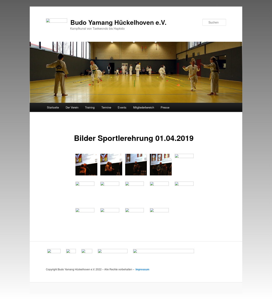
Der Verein (72, 107)
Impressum (142, 269)
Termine (106, 107)
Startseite (53, 107)
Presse (165, 107)
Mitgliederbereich (143, 107)
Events (122, 107)
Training (90, 107)
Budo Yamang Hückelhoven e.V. (118, 22)
